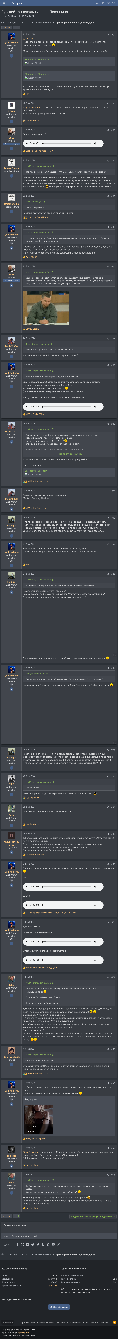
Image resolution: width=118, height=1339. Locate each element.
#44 (113, 574)
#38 (113, 338)
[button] (4, 3)
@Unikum (28, 38)
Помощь (94, 1322)
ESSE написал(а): (33, 201)
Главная (104, 1322)
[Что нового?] (108, 3)
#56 (113, 1174)
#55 (113, 1148)
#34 (113, 160)
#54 (113, 1083)
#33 (113, 130)
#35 (113, 196)
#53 (113, 1049)
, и (40, 151)
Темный (8, 1322)
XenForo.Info (23, 1332)
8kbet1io (53, 1285)
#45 (113, 668)
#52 (113, 977)
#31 (113, 34)
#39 (113, 365)
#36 (113, 227)
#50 (113, 864)
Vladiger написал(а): (35, 673)
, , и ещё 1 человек (51, 912)
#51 (113, 922)
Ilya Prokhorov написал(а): (38, 166)
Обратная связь (27, 1322)
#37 (113, 266)
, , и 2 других (41, 967)
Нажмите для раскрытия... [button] (69, 454)
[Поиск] (114, 3)
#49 (113, 834)
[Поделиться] (108, 34)
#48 (113, 807)
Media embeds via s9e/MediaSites (19, 1335)
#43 (113, 544)
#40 (113, 424)
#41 (113, 491)
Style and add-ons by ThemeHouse (18, 1329)
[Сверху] (111, 1322)
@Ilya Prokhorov (31, 107)
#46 (113, 749)
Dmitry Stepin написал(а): (37, 232)
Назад (8, 27)
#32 (113, 103)
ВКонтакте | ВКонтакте (37, 59)
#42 (113, 518)
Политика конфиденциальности (72, 1322)
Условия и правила (46, 1322)
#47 (113, 776)
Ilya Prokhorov (11, 16)
